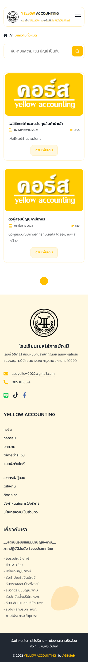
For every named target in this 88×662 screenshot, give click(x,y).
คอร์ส (8, 429)
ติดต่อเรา (10, 495)
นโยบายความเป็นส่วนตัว (21, 512)
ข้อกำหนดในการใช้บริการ (21, 503)
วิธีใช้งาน (10, 486)
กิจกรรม (10, 438)
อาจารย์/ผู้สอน (14, 477)
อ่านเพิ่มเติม (44, 150)
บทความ (9, 446)
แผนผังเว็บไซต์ (48, 646)
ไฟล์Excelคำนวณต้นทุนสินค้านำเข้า (35, 123)
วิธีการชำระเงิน (14, 455)
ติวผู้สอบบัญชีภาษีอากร (26, 219)
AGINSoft (68, 655)
